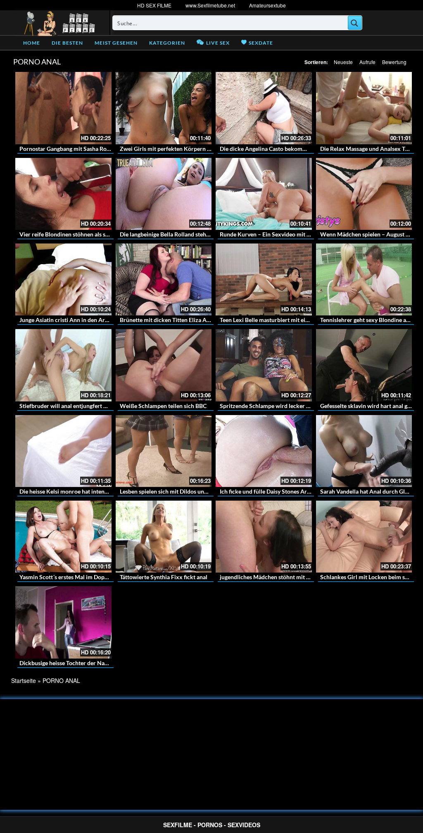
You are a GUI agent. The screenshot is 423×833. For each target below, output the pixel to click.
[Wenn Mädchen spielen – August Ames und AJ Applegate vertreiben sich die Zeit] (364, 194)
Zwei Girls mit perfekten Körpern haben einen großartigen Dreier (204, 148)
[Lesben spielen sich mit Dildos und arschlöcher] (164, 451)
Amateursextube (267, 5)
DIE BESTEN (67, 43)
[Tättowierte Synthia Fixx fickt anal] (164, 537)
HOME (31, 43)
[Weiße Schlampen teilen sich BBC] (164, 365)
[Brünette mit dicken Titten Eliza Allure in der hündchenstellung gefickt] (164, 279)
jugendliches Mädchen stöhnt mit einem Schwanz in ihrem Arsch (302, 576)
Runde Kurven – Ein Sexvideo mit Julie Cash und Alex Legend (298, 234)
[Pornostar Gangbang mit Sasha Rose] (63, 108)
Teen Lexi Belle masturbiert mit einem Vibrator (280, 319)
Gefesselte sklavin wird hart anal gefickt (371, 405)
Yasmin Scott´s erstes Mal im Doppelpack (72, 576)
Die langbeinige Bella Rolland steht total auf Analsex (186, 234)
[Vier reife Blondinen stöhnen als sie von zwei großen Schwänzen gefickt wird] (63, 194)
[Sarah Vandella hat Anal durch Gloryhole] (364, 451)
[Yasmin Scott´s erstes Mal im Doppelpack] (63, 537)
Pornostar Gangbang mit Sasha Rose (65, 148)
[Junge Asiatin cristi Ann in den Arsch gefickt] (63, 279)
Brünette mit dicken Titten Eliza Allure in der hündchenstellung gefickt (210, 319)
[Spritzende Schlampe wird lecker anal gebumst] (264, 365)
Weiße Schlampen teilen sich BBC (163, 405)
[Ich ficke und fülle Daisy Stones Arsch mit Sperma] (264, 451)
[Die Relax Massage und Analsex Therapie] (364, 108)
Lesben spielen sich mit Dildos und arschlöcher (179, 491)
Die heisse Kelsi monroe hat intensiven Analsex (79, 491)
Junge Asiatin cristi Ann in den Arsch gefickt (75, 319)
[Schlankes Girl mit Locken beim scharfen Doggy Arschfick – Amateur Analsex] (364, 537)
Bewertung (394, 61)
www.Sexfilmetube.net (210, 5)
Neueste (343, 61)
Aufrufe (367, 61)
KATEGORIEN (167, 43)
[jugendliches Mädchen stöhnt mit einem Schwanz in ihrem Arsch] (264, 537)
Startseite (23, 680)
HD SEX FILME (154, 5)
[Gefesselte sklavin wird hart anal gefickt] (364, 365)
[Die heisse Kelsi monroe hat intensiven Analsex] (63, 451)
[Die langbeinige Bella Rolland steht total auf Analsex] (164, 194)
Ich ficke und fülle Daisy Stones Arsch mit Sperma (283, 491)
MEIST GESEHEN (116, 43)
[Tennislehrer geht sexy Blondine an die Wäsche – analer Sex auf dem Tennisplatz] (364, 279)
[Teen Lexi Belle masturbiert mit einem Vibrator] (264, 279)
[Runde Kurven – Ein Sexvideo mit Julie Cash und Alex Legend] (264, 194)
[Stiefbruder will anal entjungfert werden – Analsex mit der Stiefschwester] (63, 365)
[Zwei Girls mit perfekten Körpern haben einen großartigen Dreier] (164, 108)
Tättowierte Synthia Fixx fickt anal (163, 576)
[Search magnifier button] (355, 23)
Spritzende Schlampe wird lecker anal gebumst (280, 405)
